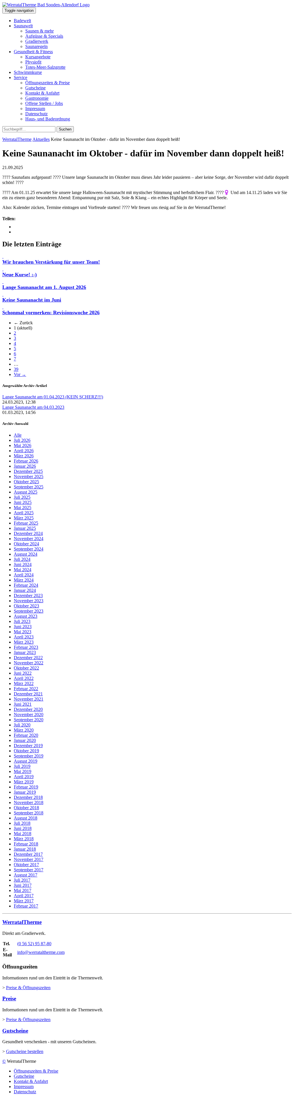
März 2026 (24, 455)
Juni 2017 (23, 885)
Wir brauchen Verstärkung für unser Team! (51, 262)
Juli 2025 (22, 497)
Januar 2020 (25, 740)
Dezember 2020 (28, 709)
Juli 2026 (22, 440)
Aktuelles (41, 139)
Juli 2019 (22, 766)
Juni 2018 (23, 828)
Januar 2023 (25, 652)
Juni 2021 (23, 704)
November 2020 (28, 714)
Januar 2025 (25, 528)
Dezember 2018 (28, 797)
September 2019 (28, 755)
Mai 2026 (22, 445)
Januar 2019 (25, 792)
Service (20, 77)
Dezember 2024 (28, 533)
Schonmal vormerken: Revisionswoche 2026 (51, 312)
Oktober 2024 (26, 543)
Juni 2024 (23, 564)
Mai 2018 (22, 833)
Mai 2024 (22, 569)
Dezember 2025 (28, 471)
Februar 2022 (26, 688)
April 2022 (24, 678)
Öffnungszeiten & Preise (47, 82)
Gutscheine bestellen (24, 1051)
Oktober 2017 (26, 864)
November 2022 (28, 662)
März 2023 (24, 642)
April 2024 (24, 574)
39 (16, 369)
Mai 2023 (22, 631)
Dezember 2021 (28, 693)
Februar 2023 (26, 647)
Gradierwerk (36, 41)
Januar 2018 (25, 849)
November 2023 (28, 600)
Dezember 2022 (28, 657)
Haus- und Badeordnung (47, 118)
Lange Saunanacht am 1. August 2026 (44, 287)
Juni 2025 (23, 502)
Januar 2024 (25, 590)
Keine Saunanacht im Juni (31, 300)
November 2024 (28, 538)
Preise (9, 999)
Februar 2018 (26, 843)
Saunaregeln (36, 46)
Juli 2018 (22, 823)
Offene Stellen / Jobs (44, 103)
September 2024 (28, 548)
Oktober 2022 (26, 667)
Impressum (35, 108)
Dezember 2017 (28, 854)
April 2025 (24, 512)
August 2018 (25, 818)
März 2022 (24, 683)
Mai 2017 (22, 890)
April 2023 (24, 636)
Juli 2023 (22, 621)
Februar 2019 (26, 787)
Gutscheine (35, 87)
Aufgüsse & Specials (44, 36)
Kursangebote (38, 56)
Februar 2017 (26, 906)
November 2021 (28, 699)
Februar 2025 (26, 523)
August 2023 (25, 616)
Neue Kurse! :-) (19, 274)
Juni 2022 (23, 673)
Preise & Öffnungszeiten (28, 987)
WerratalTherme (17, 139)
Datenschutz (36, 113)
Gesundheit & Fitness (33, 51)
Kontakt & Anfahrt (42, 93)
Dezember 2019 (28, 745)
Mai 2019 (22, 771)
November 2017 (28, 859)
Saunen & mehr (39, 30)
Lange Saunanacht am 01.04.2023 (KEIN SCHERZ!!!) (52, 396)
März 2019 (24, 781)
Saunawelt (23, 25)
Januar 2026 (25, 466)
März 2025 (24, 517)
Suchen (65, 129)
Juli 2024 (22, 559)
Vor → (20, 374)
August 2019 (25, 761)
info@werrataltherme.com (41, 952)
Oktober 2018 (26, 807)
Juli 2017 (22, 880)
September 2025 (28, 486)
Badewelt (22, 20)
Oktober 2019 (26, 750)
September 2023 (28, 611)
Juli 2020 (22, 724)
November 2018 (28, 802)
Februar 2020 (26, 735)
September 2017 (28, 869)
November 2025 (28, 476)
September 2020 (28, 719)
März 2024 (24, 580)
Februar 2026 (26, 461)
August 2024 (25, 554)
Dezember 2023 (28, 595)
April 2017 (24, 895)
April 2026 (24, 450)
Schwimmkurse (28, 72)
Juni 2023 (23, 626)
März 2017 (24, 900)
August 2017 (25, 874)
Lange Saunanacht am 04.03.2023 (33, 407)
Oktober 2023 (26, 605)
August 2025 (25, 492)
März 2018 (24, 838)
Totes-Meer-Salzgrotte (45, 67)
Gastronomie (37, 98)
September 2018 (28, 812)
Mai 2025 (22, 507)
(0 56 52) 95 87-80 (34, 943)
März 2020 (24, 730)
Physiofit (33, 62)
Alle (18, 435)
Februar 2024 (26, 585)
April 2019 (24, 776)
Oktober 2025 (26, 481)
